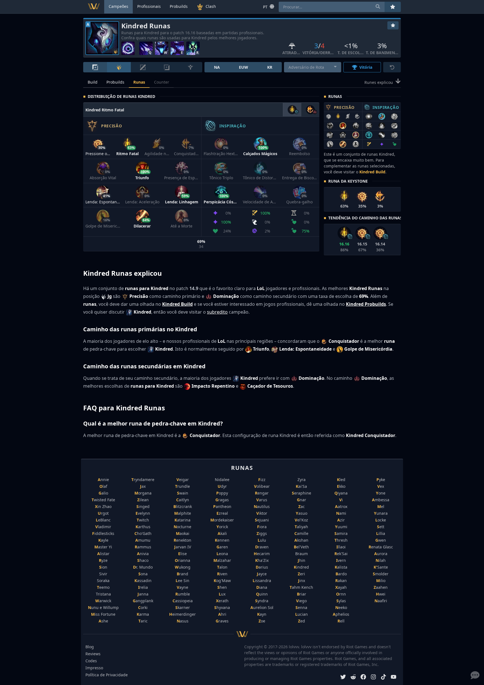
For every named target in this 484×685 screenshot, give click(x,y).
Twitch (143, 520)
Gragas (222, 499)
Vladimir (103, 526)
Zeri (301, 573)
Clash (211, 6)
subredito (217, 312)
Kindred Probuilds (366, 304)
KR (269, 67)
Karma (143, 614)
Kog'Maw (222, 580)
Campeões (118, 6)
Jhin (301, 560)
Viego (301, 600)
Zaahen (381, 587)
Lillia (380, 533)
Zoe (262, 621)
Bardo (341, 573)
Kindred (301, 567)
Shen (222, 587)
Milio (380, 580)
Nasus (183, 621)
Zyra (301, 479)
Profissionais (149, 6)
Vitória (365, 67)
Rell (341, 621)
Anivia (143, 553)
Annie (103, 479)
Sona (143, 573)
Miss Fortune (103, 614)
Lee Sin (182, 580)
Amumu (142, 540)
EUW (243, 67)
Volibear (262, 486)
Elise (182, 553)
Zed (301, 621)
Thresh (341, 540)
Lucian (301, 614)
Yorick (222, 526)
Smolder (380, 573)
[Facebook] (363, 677)
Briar (301, 594)
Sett (380, 526)
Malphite (182, 513)
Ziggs (262, 533)
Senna (301, 607)
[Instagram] (373, 677)
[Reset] (392, 67)
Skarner (182, 607)
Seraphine (301, 493)
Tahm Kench (301, 587)
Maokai (182, 533)
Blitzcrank (182, 506)
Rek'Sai (341, 553)
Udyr (222, 486)
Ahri (222, 614)
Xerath (222, 600)
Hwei (380, 594)
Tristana (103, 594)
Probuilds (115, 82)
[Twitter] (343, 677)
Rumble (182, 594)
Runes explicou (378, 82)
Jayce (262, 573)
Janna (143, 594)
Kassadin (143, 580)
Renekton (182, 540)
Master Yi (103, 547)
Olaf (103, 486)
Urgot (103, 513)
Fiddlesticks (103, 533)
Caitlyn (182, 499)
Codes (91, 660)
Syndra (261, 600)
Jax (143, 486)
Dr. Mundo (143, 567)
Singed (143, 506)
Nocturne (182, 526)
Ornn (341, 594)
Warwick (103, 600)
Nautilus (262, 506)
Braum (301, 553)
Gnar (301, 499)
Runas (139, 82)
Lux (222, 594)
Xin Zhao (103, 506)
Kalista (341, 567)
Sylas (341, 600)
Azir (341, 520)
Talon (222, 567)
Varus (261, 499)
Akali (222, 533)
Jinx (301, 580)
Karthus (143, 526)
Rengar (262, 493)
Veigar (182, 479)
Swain (182, 493)
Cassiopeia (183, 600)
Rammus (143, 547)
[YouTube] (393, 677)
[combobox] (312, 67)
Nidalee (222, 479)
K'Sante (381, 567)
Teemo (103, 587)
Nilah (381, 560)
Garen (222, 547)
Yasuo (301, 513)
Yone (380, 493)
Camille (301, 533)
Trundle (182, 486)
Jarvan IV (182, 547)
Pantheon (222, 506)
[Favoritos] (393, 25)
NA (217, 67)
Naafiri (380, 600)
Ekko (341, 486)
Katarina (182, 520)
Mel (380, 506)
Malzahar (222, 560)
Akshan (301, 540)
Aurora (380, 553)
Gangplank (143, 600)
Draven (262, 547)
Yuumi (341, 526)
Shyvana (222, 607)
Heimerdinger (182, 614)
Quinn (262, 594)
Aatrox (341, 506)
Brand (182, 573)
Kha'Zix (262, 560)
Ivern (341, 560)
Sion (103, 567)
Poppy (222, 493)
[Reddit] (353, 677)
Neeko (341, 607)
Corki (143, 607)
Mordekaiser (222, 520)
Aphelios (341, 614)
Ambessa (380, 499)
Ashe (103, 621)
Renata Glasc (381, 547)
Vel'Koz (301, 520)
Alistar (103, 553)
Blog (89, 646)
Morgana (143, 493)
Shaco (142, 560)
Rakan (341, 580)
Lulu (262, 540)
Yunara (381, 513)
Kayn (261, 614)
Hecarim (262, 553)
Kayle (103, 540)
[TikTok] (383, 677)
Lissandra (262, 580)
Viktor (261, 513)
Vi (341, 499)
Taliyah (301, 526)
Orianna (182, 560)
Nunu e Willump (103, 607)
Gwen (380, 540)
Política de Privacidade (106, 674)
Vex (380, 486)
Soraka (103, 580)
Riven (222, 573)
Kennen (222, 540)
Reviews (93, 653)
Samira (341, 533)
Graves (222, 621)
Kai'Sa (301, 486)
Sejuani (262, 520)
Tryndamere (142, 479)
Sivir (103, 573)
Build (92, 82)
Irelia (143, 587)
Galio (103, 493)
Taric (143, 621)
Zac (301, 506)
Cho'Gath (143, 533)
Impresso (94, 667)
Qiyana (341, 493)
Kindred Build (372, 171)
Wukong (182, 567)
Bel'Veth (301, 547)
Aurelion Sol (261, 607)
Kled (341, 479)
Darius (262, 567)
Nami (341, 513)
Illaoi (341, 547)
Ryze (103, 560)
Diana (261, 587)
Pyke (380, 479)
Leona (222, 553)
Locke (380, 520)
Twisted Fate (103, 499)
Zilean (143, 499)
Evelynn (143, 513)
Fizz (262, 479)
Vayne (182, 587)
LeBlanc (103, 520)
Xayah (341, 587)
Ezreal (222, 513)
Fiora (262, 526)
